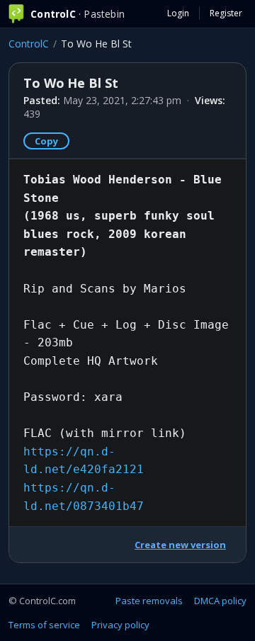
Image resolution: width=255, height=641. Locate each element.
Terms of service (44, 624)
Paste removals (149, 600)
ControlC (28, 43)
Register (226, 13)
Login (178, 13)
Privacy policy (120, 624)
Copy (46, 141)
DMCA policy (220, 600)
